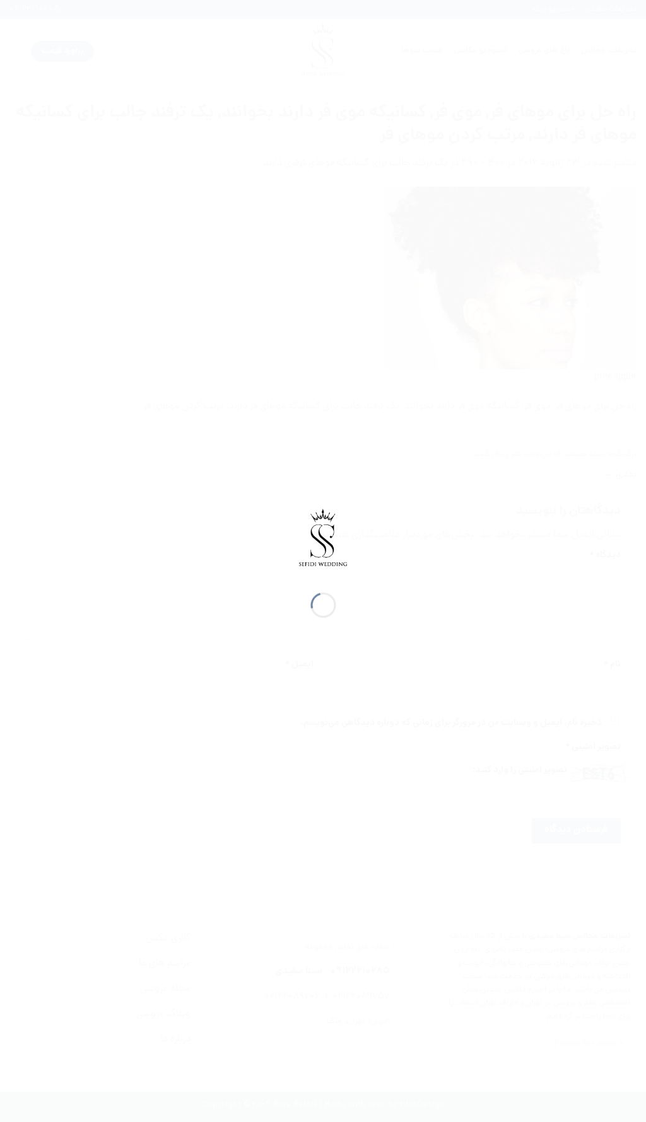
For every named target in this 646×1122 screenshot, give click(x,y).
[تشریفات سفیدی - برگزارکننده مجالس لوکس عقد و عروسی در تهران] (323, 539)
